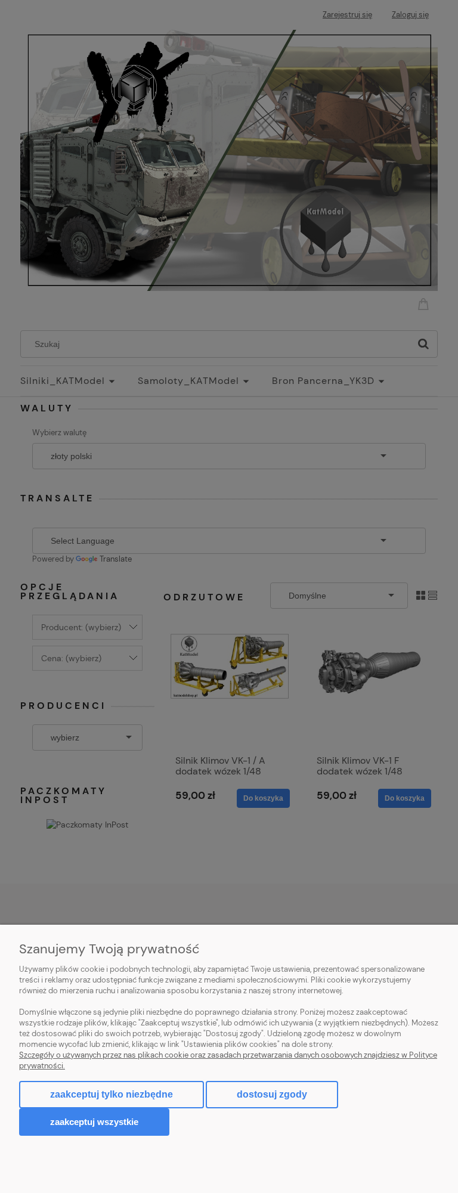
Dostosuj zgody (272, 1094)
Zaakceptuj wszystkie (94, 1122)
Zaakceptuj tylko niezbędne (111, 1094)
